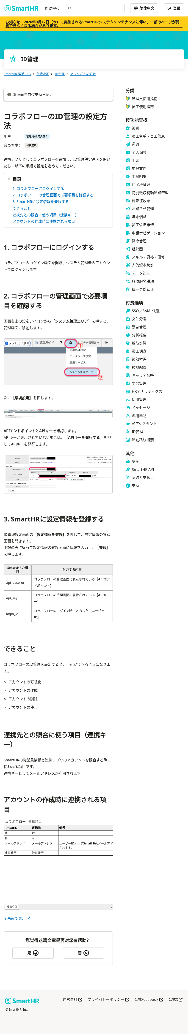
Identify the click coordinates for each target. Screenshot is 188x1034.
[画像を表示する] (58, 363)
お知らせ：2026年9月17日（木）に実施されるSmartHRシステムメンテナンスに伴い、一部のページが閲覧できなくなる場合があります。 (93, 23)
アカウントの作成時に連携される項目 (44, 221)
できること (22, 208)
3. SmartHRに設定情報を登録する (41, 201)
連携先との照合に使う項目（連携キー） (46, 214)
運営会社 (72, 1000)
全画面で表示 (17, 918)
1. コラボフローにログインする (38, 188)
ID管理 (60, 74)
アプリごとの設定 (83, 74)
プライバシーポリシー (108, 1000)
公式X (175, 1000)
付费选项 (42, 74)
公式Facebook (148, 1000)
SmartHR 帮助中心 (17, 74)
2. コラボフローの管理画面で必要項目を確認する (53, 195)
